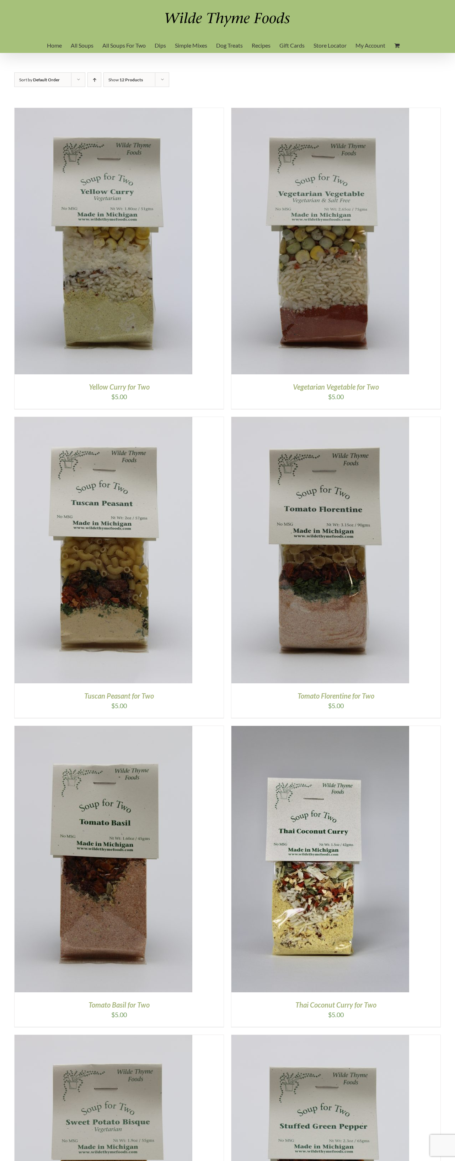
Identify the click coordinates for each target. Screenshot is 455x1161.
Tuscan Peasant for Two (119, 695)
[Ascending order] (94, 79)
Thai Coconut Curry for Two (335, 1004)
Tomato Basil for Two (119, 1004)
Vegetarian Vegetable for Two (336, 387)
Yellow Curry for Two (119, 387)
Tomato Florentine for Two (336, 695)
